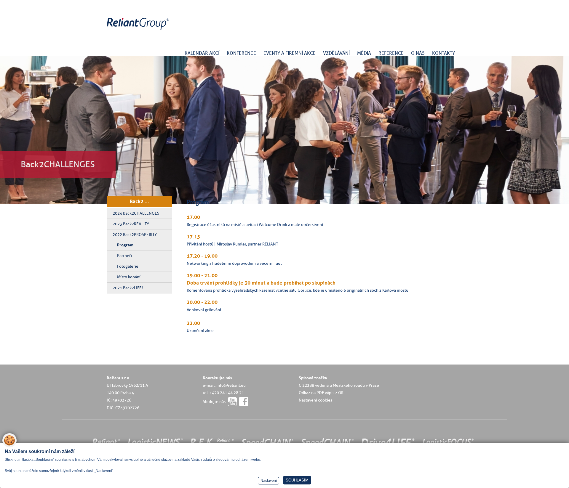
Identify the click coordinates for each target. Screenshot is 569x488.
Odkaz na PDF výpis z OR (321, 392)
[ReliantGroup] (139, 30)
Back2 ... (139, 201)
